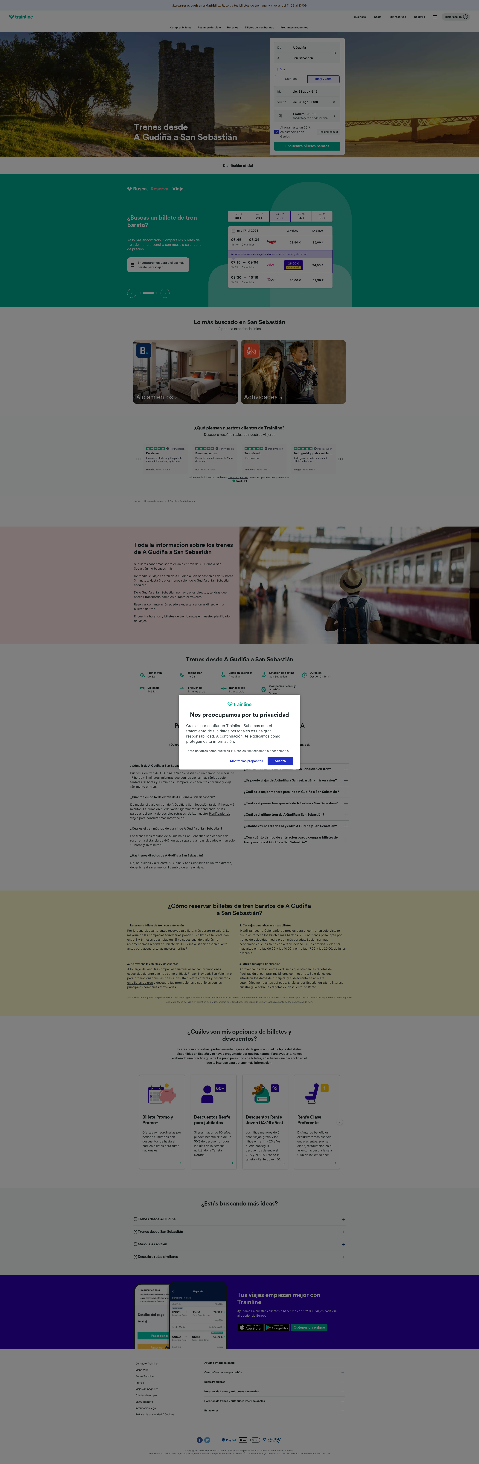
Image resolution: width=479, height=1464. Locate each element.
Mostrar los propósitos (246, 761)
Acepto (280, 761)
